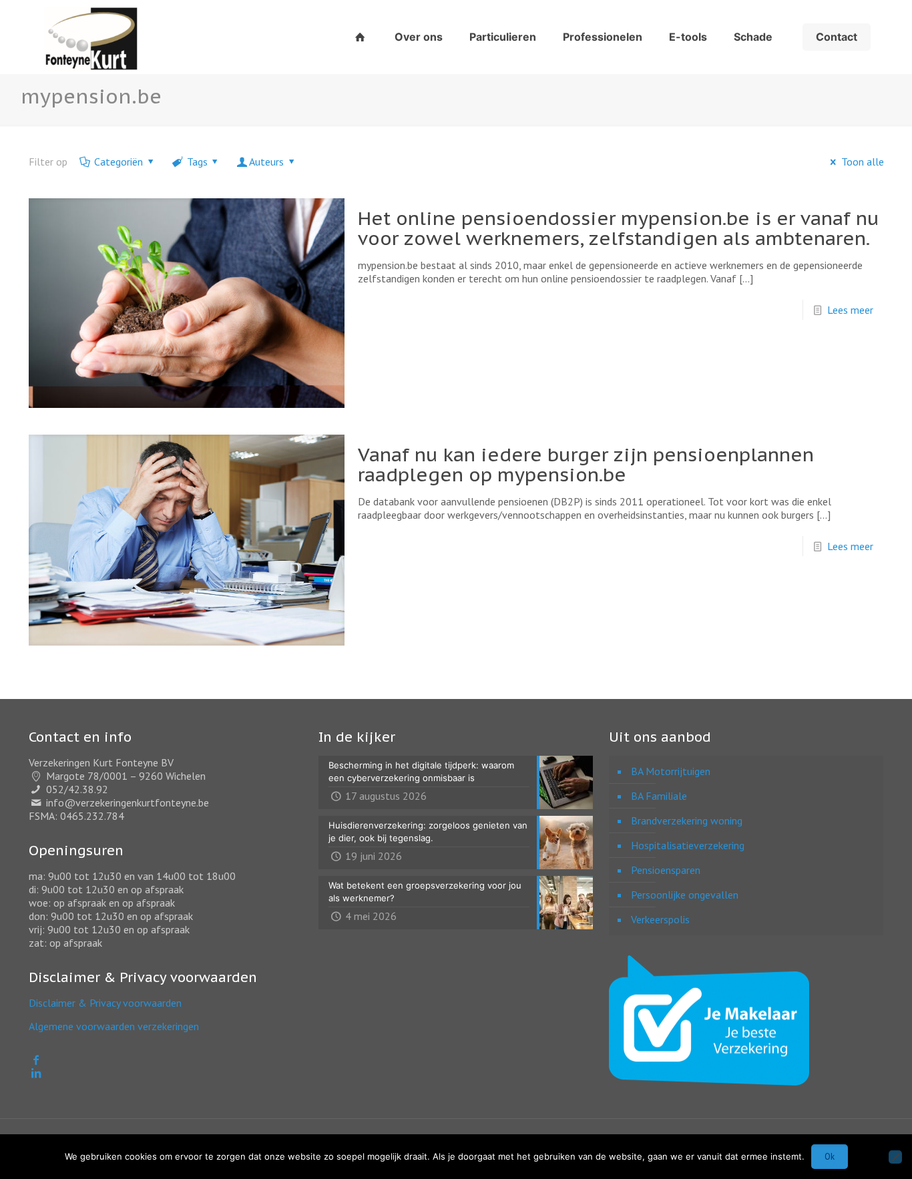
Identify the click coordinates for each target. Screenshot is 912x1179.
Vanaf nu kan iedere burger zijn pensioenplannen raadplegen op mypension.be (586, 464)
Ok (830, 1156)
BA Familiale (659, 795)
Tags (197, 161)
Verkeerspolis (660, 919)
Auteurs (266, 161)
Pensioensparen (665, 870)
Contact (836, 36)
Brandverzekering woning (686, 820)
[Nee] (895, 1157)
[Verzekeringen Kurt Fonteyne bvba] (90, 36)
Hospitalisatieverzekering (687, 845)
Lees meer (850, 309)
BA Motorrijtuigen (670, 771)
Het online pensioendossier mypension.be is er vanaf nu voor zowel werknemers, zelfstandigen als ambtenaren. (618, 228)
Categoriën (118, 161)
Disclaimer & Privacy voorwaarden (105, 1002)
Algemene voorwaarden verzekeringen (114, 1026)
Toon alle (862, 161)
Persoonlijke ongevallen (684, 894)
